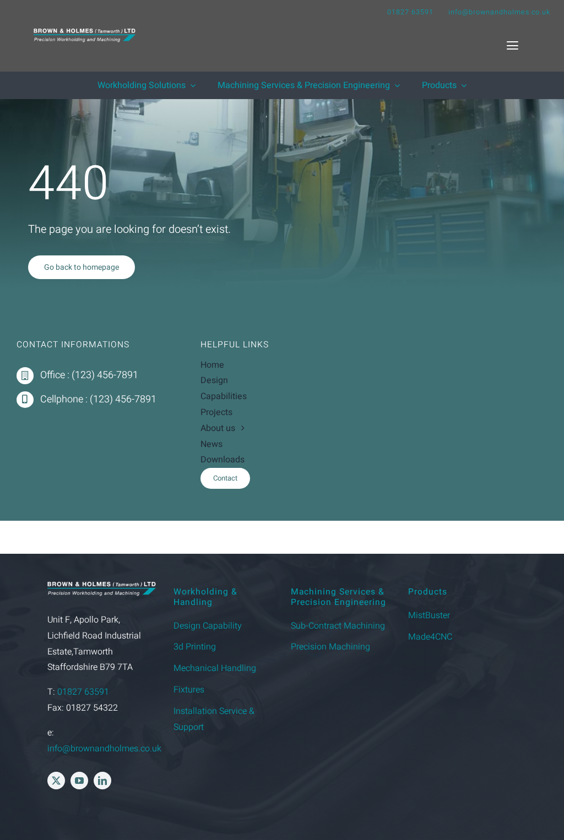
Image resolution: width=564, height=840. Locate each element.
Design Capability (207, 625)
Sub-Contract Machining (338, 625)
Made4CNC (430, 636)
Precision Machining (330, 646)
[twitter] (56, 780)
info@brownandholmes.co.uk (499, 12)
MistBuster (429, 615)
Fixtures (188, 689)
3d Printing (194, 646)
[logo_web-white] (84, 33)
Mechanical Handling (214, 668)
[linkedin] (102, 780)
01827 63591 (410, 12)
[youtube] (79, 780)
